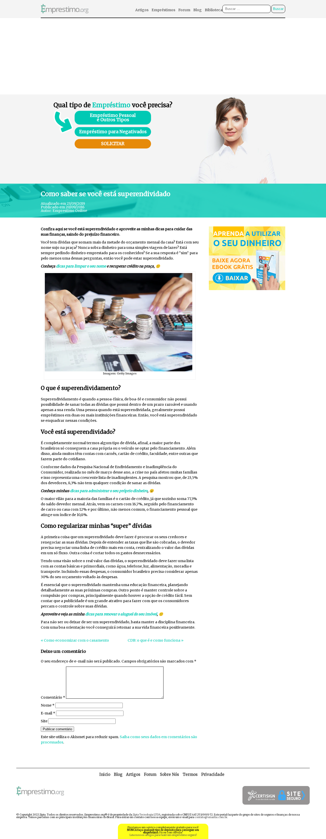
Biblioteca (213, 10)
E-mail (48, 713)
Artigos (141, 10)
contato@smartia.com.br (211, 817)
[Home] (65, 16)
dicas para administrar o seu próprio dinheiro (108, 491)
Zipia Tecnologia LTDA (146, 814)
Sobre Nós (169, 774)
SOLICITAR (113, 143)
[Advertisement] (163, 56)
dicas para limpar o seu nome (81, 266)
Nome (48, 705)
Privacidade (212, 774)
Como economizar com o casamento (76, 640)
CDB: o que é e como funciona (154, 640)
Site (44, 721)
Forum (184, 10)
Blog (197, 10)
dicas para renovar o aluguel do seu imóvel (121, 614)
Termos (190, 774)
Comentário (53, 697)
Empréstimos (163, 10)
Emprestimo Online (69, 210)
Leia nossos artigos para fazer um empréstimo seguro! (163, 835)
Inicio (104, 774)
